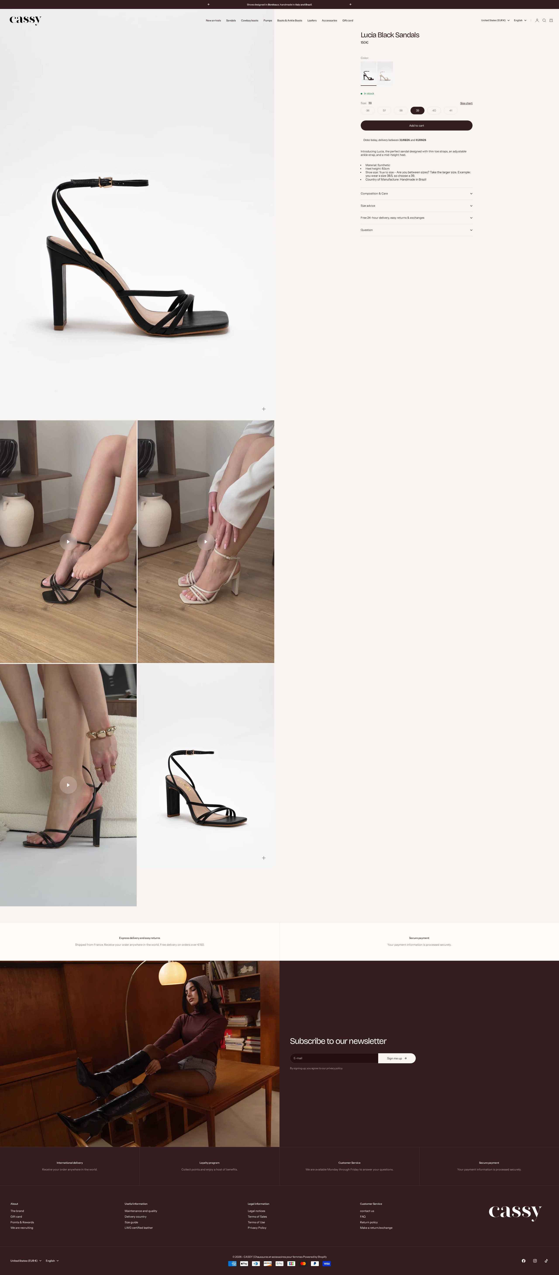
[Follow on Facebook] (523, 1261)
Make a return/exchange (376, 1227)
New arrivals (213, 20)
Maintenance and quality (141, 1211)
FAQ (363, 1216)
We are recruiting (21, 1227)
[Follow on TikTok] (546, 1261)
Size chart (466, 103)
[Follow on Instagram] (535, 1261)
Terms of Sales (257, 1216)
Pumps (268, 20)
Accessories (329, 20)
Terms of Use (256, 1222)
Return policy (369, 1222)
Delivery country (136, 1216)
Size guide (131, 1222)
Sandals (231, 20)
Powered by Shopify (315, 1256)
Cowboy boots (249, 20)
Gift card (347, 20)
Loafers (312, 20)
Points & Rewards (22, 1222)
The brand (17, 1211)
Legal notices (256, 1211)
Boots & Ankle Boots (289, 20)
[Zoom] (263, 409)
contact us (367, 1211)
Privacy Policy (257, 1227)
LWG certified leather (139, 1227)
